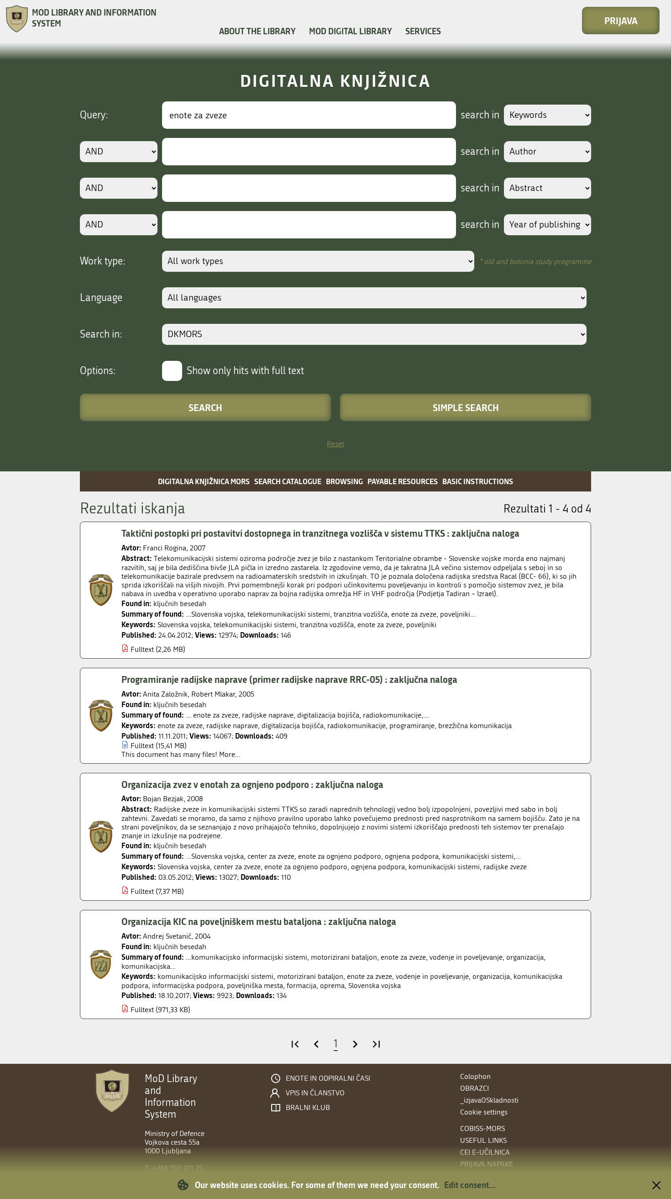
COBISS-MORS (482, 1128)
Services (423, 31)
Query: (94, 115)
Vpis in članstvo (315, 1093)
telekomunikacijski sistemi (255, 624)
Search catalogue (287, 481)
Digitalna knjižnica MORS (204, 481)
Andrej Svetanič (167, 936)
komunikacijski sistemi (444, 866)
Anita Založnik (165, 694)
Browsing (344, 481)
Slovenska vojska (183, 624)
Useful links (483, 1140)
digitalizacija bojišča (293, 725)
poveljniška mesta (255, 985)
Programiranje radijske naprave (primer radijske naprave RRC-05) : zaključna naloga (289, 679)
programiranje (412, 725)
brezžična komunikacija (475, 725)
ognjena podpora (378, 866)
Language (101, 298)
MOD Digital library (350, 31)
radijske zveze (505, 866)
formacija (301, 985)
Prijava (621, 20)
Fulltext (142, 649)
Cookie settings (484, 1112)
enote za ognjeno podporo (305, 866)
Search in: (101, 334)
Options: (98, 371)
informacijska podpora (187, 985)
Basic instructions (477, 481)
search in (480, 115)
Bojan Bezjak (163, 798)
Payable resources (402, 481)
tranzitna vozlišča (327, 624)
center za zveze (237, 866)
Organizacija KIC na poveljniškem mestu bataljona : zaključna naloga (258, 921)
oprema (332, 985)
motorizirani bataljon (310, 976)
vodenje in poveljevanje (432, 976)
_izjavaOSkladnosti (489, 1100)
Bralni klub (308, 1107)
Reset (335, 443)
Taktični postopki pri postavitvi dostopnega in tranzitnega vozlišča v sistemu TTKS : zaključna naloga (320, 533)
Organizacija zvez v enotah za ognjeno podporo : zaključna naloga (252, 784)
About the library (257, 31)
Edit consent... (470, 1185)
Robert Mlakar (213, 694)
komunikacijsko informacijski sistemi (215, 976)
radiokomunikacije (356, 725)
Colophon (475, 1076)
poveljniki (421, 624)
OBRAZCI (474, 1088)
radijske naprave (232, 725)
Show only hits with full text (245, 371)
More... (230, 754)
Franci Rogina (164, 548)
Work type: (103, 261)
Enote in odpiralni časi (328, 1078)
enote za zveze (380, 624)
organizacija (491, 976)
